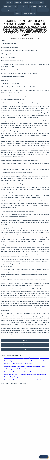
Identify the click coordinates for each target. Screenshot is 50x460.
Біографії (9, 2)
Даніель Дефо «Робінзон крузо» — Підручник (18, 363)
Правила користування (29, 13)
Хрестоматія (42, 6)
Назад (25, 340)
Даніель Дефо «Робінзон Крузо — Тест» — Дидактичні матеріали (24, 372)
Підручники (33, 6)
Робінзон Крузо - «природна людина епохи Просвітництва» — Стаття (25, 361)
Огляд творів (18, 2)
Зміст (25, 345)
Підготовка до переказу (8, 10)
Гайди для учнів (23, 6)
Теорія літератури (43, 10)
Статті (33, 10)
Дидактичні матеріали (23, 10)
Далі (25, 349)
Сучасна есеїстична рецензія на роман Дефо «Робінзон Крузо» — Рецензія (26, 358)
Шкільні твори (39, 2)
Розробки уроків (28, 2)
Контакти (17, 13)
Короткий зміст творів (10, 6)
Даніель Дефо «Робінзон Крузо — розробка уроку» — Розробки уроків (25, 380)
